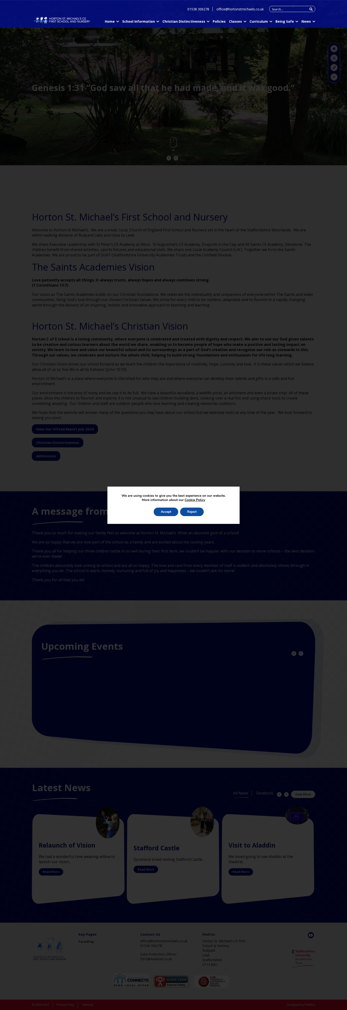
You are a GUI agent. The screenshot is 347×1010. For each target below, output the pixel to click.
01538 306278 (198, 9)
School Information (138, 21)
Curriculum (259, 21)
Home (110, 21)
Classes (235, 21)
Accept (166, 511)
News (306, 21)
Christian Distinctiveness (183, 21)
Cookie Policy (195, 500)
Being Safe (284, 21)
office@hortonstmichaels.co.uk (240, 9)
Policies (219, 21)
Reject (192, 511)
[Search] (311, 9)
